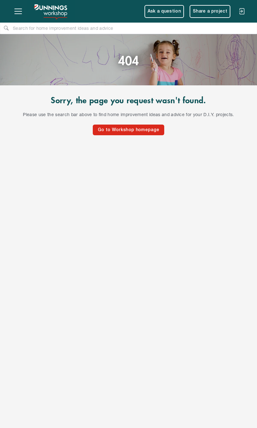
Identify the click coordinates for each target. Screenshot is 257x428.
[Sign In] (241, 11)
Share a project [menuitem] (210, 11)
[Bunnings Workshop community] (51, 11)
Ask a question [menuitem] (164, 11)
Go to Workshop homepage (128, 130)
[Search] (6, 28)
